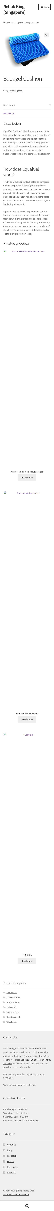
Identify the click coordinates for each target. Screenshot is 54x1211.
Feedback (11, 1155)
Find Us (10, 1161)
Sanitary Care (12, 1012)
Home (9, 22)
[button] (46, 35)
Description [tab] (9, 105)
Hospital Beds (12, 1002)
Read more (27, 477)
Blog (9, 1150)
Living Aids (18, 22)
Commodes (11, 992)
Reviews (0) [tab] (8, 113)
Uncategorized (13, 1017)
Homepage (12, 1167)
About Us (11, 1144)
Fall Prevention (13, 997)
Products (11, 1172)
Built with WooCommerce (16, 1194)
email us (21, 1074)
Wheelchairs (11, 1022)
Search (27, 1206)
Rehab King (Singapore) (14, 9)
